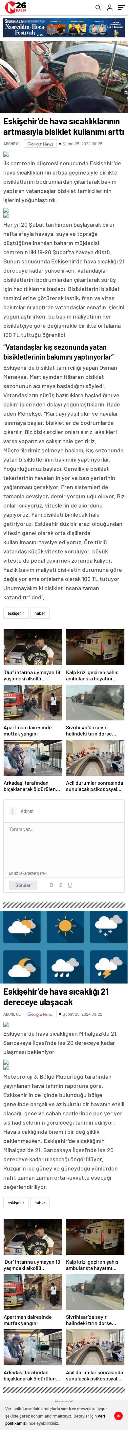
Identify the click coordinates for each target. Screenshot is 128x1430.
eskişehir (16, 613)
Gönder (23, 885)
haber (39, 613)
